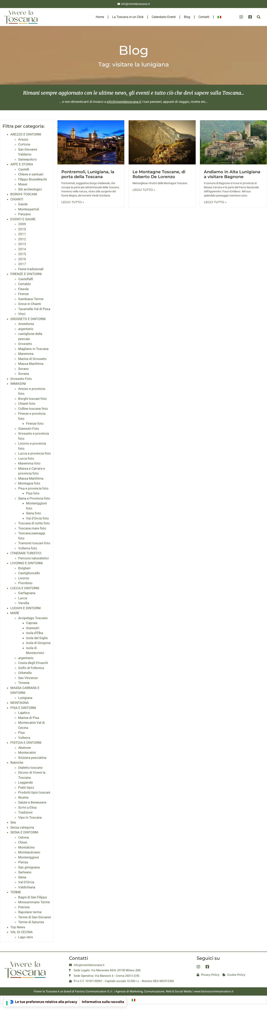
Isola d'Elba (34, 633)
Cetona (23, 837)
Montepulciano (29, 852)
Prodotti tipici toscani (34, 792)
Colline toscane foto (33, 409)
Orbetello (25, 673)
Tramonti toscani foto (34, 543)
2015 (22, 254)
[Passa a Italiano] (133, 1000)
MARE (14, 613)
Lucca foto (26, 458)
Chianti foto (26, 403)
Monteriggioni (28, 857)
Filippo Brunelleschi (32, 179)
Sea (13, 822)
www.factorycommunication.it (213, 991)
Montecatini (27, 752)
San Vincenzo (28, 678)
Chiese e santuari (30, 174)
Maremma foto (29, 463)
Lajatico (24, 713)
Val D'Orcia (26, 882)
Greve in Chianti (29, 304)
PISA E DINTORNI (23, 708)
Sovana (23, 374)
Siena (22, 877)
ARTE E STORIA (21, 164)
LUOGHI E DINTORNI (25, 608)
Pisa (21, 733)
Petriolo (24, 907)
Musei (22, 184)
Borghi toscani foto (32, 399)
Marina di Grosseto (32, 359)
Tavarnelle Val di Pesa (34, 309)
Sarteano (24, 872)
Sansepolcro (27, 159)
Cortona (24, 144)
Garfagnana (26, 593)
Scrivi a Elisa (27, 807)
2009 (22, 224)
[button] (258, 17)
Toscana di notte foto (34, 523)
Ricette (23, 797)
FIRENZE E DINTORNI (26, 274)
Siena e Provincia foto (34, 498)
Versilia (23, 603)
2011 (22, 234)
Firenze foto (35, 423)
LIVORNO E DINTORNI (26, 563)
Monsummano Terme (34, 902)
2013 (22, 244)
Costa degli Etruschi (33, 663)
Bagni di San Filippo (32, 897)
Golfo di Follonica (31, 668)
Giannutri (32, 628)
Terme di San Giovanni (34, 917)
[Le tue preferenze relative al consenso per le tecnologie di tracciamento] (7, 1003)
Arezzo (23, 139)
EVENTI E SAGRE (23, 219)
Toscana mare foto (32, 528)
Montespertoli (28, 209)
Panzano (24, 214)
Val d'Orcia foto (37, 518)
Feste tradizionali (30, 269)
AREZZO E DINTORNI (25, 134)
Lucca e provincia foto (34, 453)
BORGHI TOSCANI (23, 194)
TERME (15, 892)
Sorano (23, 369)
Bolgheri (24, 568)
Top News (17, 927)
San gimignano (29, 867)
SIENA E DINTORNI (24, 832)
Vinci (21, 314)
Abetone (24, 748)
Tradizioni (25, 812)
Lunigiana (25, 698)
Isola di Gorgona (38, 643)
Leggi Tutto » (72, 202)
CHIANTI (16, 199)
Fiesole (23, 289)
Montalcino (26, 847)
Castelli (23, 169)
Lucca (22, 598)
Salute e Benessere (32, 802)
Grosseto (25, 344)
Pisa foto (32, 493)
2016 (22, 259)
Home (100, 17)
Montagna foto (29, 483)
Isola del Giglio (37, 638)
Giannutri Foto (28, 429)
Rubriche (16, 762)
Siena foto (33, 513)
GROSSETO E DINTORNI (28, 319)
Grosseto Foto (21, 379)
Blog (187, 17)
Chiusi (22, 842)
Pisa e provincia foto (33, 488)
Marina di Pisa (28, 718)
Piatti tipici (26, 787)
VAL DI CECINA (21, 932)
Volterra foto (27, 548)
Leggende (25, 782)
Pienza (23, 862)
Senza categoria (22, 827)
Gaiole (23, 204)
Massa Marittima (30, 364)
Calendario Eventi (164, 17)
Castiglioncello (29, 573)
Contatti (203, 17)
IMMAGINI (18, 384)
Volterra (24, 738)
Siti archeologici (30, 189)
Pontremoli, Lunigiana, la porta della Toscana (87, 174)
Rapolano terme (30, 912)
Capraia (31, 623)
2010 (22, 229)
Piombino (25, 583)
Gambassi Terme (30, 299)
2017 (22, 264)
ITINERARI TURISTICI (25, 553)
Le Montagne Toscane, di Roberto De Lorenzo (159, 174)
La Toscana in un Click (127, 17)
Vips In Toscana (30, 817)
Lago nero (25, 937)
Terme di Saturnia (31, 922)
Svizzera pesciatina (32, 758)
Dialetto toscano (30, 768)
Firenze (23, 294)
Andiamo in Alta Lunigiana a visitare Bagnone (232, 174)
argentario (25, 329)
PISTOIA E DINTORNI (25, 742)
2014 (22, 249)
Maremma (25, 354)
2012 (22, 239)
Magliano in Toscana (33, 349)
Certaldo (24, 284)
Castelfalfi (25, 279)
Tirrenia (23, 683)
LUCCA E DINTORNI (24, 588)
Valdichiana (26, 887)
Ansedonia (26, 324)
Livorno (23, 578)
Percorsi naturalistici (33, 558)
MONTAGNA (19, 703)
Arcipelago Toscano (33, 618)
